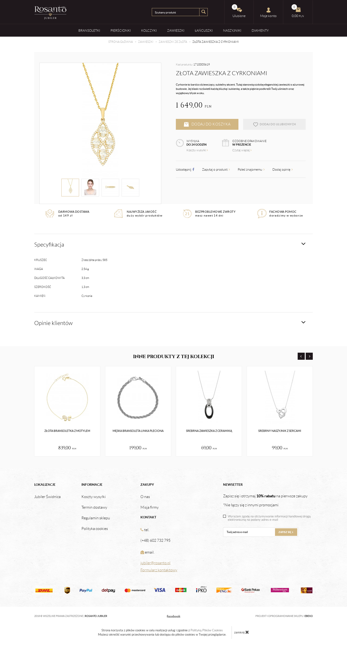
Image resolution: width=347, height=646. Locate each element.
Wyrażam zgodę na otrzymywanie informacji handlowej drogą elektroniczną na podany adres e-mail (269, 518)
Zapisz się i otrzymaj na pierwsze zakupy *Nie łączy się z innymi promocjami (265, 500)
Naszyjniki (232, 30)
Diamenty (260, 30)
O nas (145, 497)
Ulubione (239, 11)
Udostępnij (184, 169)
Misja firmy (149, 507)
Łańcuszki (204, 30)
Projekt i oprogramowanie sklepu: (284, 616)
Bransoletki (89, 30)
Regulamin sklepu (95, 518)
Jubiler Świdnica (47, 497)
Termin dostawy (94, 507)
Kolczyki (149, 30)
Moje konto (268, 16)
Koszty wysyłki (196, 150)
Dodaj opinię (281, 169)
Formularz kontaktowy (158, 570)
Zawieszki (175, 30)
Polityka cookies (94, 528)
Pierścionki (120, 30)
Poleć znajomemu (250, 169)
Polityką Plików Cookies (206, 630)
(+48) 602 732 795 (155, 540)
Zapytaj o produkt (215, 169)
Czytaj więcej (241, 150)
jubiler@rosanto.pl (155, 563)
